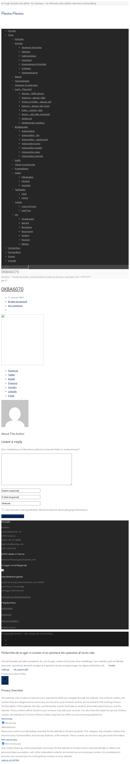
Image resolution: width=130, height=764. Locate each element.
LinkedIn (12, 391)
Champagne (28, 218)
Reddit (11, 378)
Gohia (25, 197)
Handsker (27, 60)
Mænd (18, 76)
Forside (12, 30)
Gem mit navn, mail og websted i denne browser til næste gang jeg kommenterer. (46, 509)
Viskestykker (28, 131)
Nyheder (19, 39)
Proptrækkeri (21, 168)
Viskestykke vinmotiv (32, 156)
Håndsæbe (27, 177)
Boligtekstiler (21, 126)
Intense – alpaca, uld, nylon (36, 105)
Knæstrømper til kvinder (34, 64)
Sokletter (26, 68)
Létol (24, 193)
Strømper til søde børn (26, 85)
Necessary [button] (6, 718)
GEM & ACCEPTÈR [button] (10, 760)
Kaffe (17, 160)
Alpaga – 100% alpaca (33, 93)
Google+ (12, 387)
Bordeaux (27, 227)
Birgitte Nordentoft (17, 301)
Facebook (13, 370)
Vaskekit (26, 185)
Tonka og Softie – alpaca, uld (36, 101)
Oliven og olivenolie (25, 164)
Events (11, 256)
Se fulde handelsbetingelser (16, 596)
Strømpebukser (30, 72)
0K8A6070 (12, 289)
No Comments (15, 305)
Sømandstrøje (22, 80)
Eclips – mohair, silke (32, 110)
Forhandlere (14, 252)
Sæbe (18, 172)
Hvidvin (25, 235)
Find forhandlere (10, 621)
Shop (11, 34)
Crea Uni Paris (29, 206)
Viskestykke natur (31, 152)
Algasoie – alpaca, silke (33, 97)
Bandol (25, 222)
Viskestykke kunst (31, 143)
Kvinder (19, 43)
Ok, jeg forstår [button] (21, 669)
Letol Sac (26, 210)
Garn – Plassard (23, 89)
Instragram (7, 608)
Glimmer (26, 51)
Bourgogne (27, 231)
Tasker (18, 202)
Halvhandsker (29, 55)
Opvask (26, 181)
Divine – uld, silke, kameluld (36, 114)
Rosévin (26, 239)
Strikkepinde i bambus (33, 122)
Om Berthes (14, 247)
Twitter (11, 374)
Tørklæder (20, 189)
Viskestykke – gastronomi (35, 139)
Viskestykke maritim (32, 147)
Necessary (10, 722)
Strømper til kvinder (32, 47)
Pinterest (12, 383)
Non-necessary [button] (9, 739)
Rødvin (25, 243)
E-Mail (11, 395)
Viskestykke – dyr (31, 135)
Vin (16, 214)
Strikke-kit (27, 118)
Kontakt (12, 260)
